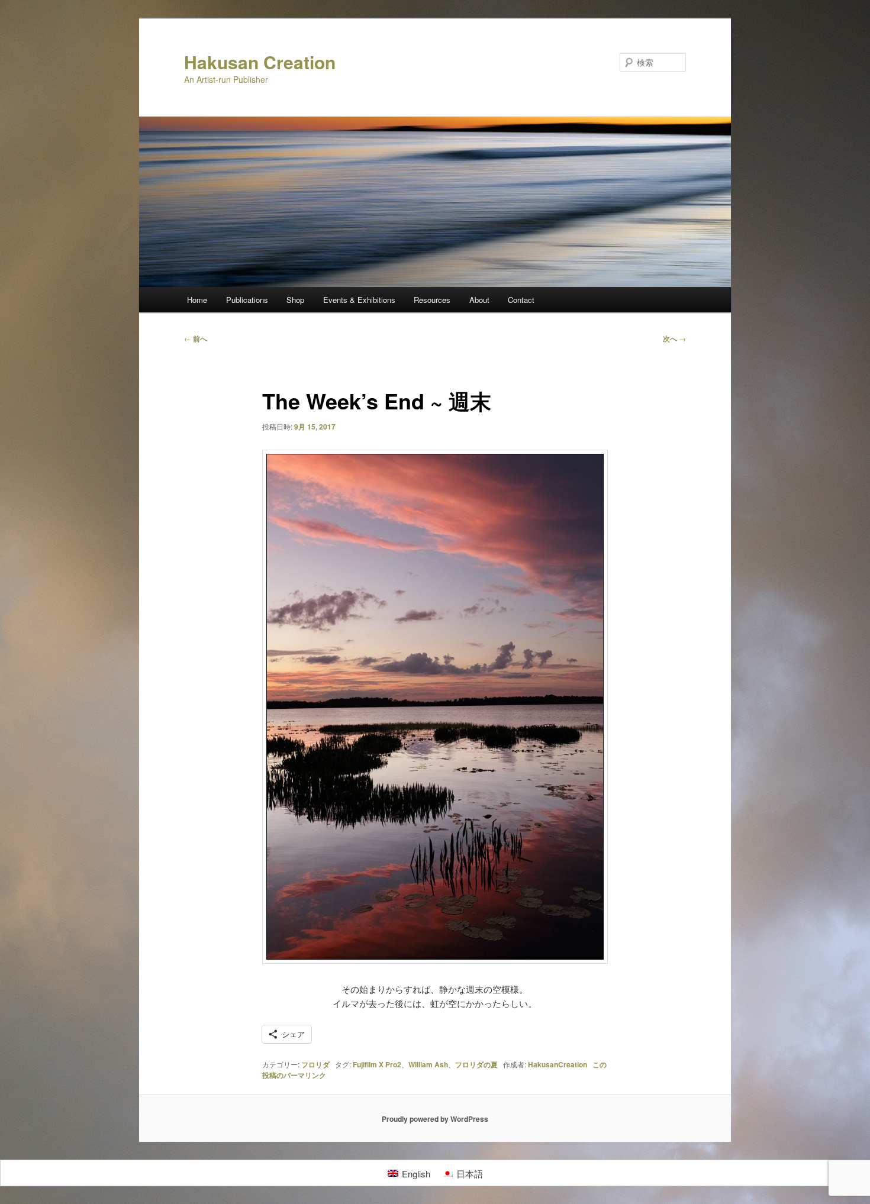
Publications (247, 299)
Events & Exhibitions (359, 299)
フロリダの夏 (476, 1064)
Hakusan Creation (260, 62)
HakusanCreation (557, 1064)
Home (197, 299)
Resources (432, 299)
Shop (295, 299)
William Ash (428, 1064)
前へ (195, 338)
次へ (674, 338)
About (479, 299)
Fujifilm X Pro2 (377, 1064)
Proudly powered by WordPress (435, 1118)
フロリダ (315, 1064)
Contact (521, 299)
